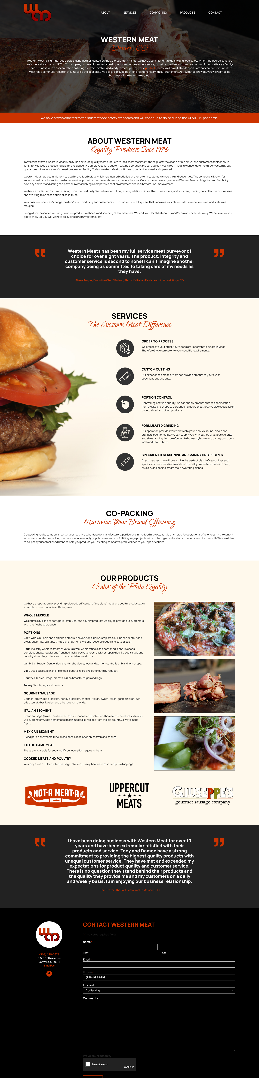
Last (163, 953)
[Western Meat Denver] (49, 923)
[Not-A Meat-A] (56, 784)
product (150, 68)
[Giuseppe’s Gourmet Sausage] (203, 784)
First (85, 953)
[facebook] (49, 974)
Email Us (49, 965)
